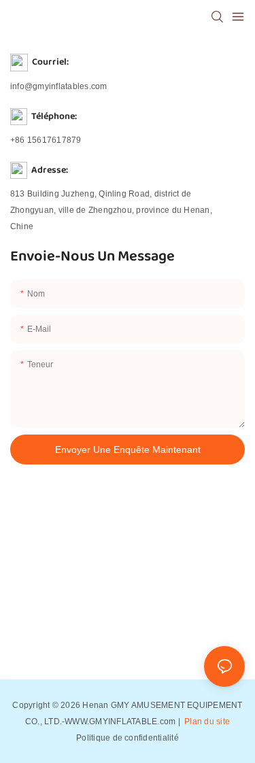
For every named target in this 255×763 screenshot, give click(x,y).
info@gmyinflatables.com (58, 86)
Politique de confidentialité (127, 738)
